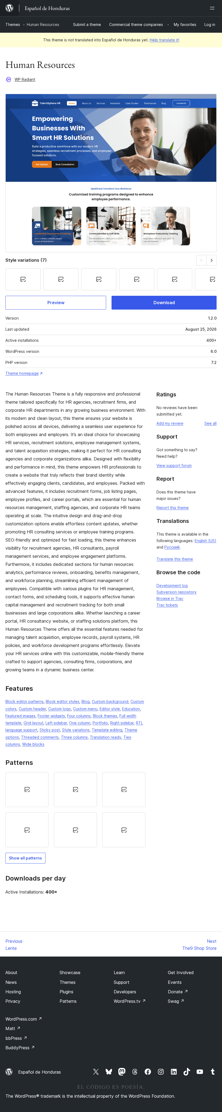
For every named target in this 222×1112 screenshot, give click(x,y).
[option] (26, 789)
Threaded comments (40, 737)
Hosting (13, 991)
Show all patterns (25, 858)
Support (121, 982)
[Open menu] (213, 8)
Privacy (12, 1001)
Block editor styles (62, 701)
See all (210, 423)
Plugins (66, 991)
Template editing (107, 730)
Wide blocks (33, 744)
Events (175, 982)
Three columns (74, 737)
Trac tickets (167, 605)
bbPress (16, 1038)
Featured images (20, 715)
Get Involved (181, 972)
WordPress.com (23, 1019)
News (11, 982)
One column (79, 723)
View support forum (174, 465)
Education (131, 708)
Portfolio (100, 723)
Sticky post (50, 730)
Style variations (76, 730)
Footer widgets (51, 715)
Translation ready (105, 737)
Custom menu (85, 708)
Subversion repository (176, 592)
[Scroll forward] (212, 260)
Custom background (110, 701)
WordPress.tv (130, 1001)
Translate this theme (174, 559)
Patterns (68, 1001)
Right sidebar (122, 723)
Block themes (105, 715)
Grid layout (33, 723)
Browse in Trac (169, 598)
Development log (172, 585)
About (11, 972)
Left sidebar (56, 723)
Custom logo (59, 708)
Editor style (110, 708)
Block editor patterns (24, 701)
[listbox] (75, 810)
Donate (178, 991)
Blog (85, 701)
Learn (119, 972)
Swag (176, 1001)
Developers (125, 991)
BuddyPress (20, 1047)
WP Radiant (25, 79)
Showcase (70, 972)
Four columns (79, 715)
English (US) (205, 540)
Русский (171, 547)
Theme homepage (22, 373)
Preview (55, 302)
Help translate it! (164, 40)
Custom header (32, 708)
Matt (13, 1028)
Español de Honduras (39, 1072)
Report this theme (172, 507)
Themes (12, 24)
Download (164, 302)
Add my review (169, 423)
